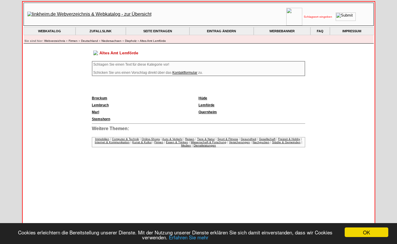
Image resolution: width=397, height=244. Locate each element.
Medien (186, 145)
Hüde (203, 98)
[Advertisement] (59, 148)
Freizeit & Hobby (289, 139)
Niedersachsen (111, 40)
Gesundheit (248, 139)
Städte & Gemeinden (286, 142)
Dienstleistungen (205, 145)
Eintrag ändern (221, 31)
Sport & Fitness (227, 139)
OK (366, 232)
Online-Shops (151, 139)
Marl (95, 112)
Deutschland (89, 40)
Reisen (189, 139)
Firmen (73, 40)
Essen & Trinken (177, 142)
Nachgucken (261, 142)
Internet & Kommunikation (112, 142)
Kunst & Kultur (142, 142)
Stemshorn (101, 119)
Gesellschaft (267, 139)
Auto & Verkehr (172, 139)
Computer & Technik (125, 139)
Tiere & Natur (206, 139)
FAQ (320, 31)
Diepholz (131, 40)
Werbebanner (282, 31)
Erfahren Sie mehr (188, 237)
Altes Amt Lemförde (153, 40)
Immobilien (102, 139)
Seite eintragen (157, 31)
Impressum (351, 31)
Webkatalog (49, 31)
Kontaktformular (184, 73)
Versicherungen (239, 142)
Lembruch (100, 105)
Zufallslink (101, 31)
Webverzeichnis (54, 40)
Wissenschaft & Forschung (208, 142)
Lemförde (206, 105)
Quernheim (208, 112)
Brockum (99, 98)
